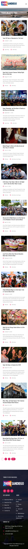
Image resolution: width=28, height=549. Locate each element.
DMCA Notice (21, 513)
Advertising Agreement (19, 517)
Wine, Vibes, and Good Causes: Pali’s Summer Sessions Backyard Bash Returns (13, 401)
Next (13, 459)
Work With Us (7, 508)
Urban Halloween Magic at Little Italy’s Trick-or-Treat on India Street (13, 290)
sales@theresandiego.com (11, 531)
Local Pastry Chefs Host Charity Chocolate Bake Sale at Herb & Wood (13, 255)
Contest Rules (19, 500)
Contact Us (7, 510)
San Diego (18, 159)
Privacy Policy (18, 505)
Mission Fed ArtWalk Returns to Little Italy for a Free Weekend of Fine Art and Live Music (14, 219)
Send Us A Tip (7, 502)
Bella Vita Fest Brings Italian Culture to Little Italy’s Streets (13, 328)
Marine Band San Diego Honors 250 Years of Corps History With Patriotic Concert (13, 439)
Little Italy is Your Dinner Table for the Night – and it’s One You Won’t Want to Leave (13, 183)
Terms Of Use (19, 509)
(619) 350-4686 (9, 534)
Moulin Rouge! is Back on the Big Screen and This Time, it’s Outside (13, 147)
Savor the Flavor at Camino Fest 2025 (12, 365)
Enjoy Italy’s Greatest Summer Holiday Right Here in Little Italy (13, 73)
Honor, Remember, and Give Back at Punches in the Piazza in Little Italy (14, 109)
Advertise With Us (8, 499)
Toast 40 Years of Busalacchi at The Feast (13, 38)
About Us (6, 505)
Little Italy (14, 49)
